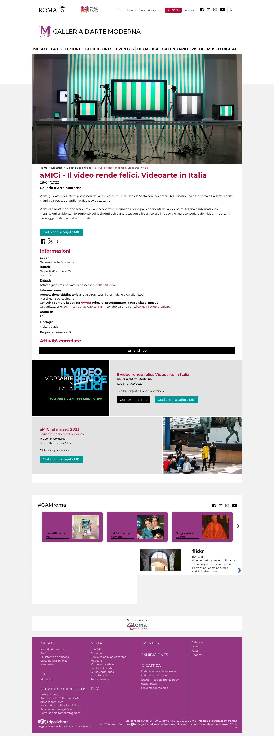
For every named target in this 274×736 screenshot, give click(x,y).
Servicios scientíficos (63, 689)
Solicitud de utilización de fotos (60, 705)
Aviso (195, 650)
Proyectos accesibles (154, 687)
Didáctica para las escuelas (158, 671)
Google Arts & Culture (185, 535)
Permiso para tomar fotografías (60, 713)
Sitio (45, 674)
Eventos (125, 49)
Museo (40, 49)
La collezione (66, 49)
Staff (43, 653)
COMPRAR (173, 10)
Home (43, 167)
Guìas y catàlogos (102, 671)
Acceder (190, 10)
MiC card (109, 285)
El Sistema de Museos (54, 656)
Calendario (175, 49)
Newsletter (47, 664)
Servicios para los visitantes (108, 656)
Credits (192, 724)
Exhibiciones (98, 49)
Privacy (138, 724)
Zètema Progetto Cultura (152, 306)
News (195, 646)
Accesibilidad (100, 675)
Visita (197, 49)
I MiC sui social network (121, 535)
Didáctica (148, 49)
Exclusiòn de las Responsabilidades (165, 724)
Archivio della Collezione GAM (59, 698)
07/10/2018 (215, 564)
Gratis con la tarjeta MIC (61, 232)
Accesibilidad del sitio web (213, 724)
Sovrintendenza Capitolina (82, 306)
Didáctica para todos (78, 167)
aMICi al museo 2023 (59, 429)
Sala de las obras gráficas (56, 709)
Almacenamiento (51, 701)
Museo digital (222, 49)
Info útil (96, 649)
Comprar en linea (133, 400)
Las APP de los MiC (103, 668)
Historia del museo (52, 649)
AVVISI (86, 302)
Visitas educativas (102, 664)
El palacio (46, 679)
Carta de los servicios (53, 660)
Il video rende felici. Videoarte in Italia (153, 374)
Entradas (96, 653)
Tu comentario (100, 679)
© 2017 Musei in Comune (114, 724)
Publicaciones (49, 694)
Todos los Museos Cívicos (142, 10)
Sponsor (197, 654)
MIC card (107, 196)
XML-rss (234, 726)
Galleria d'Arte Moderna (96, 31)
